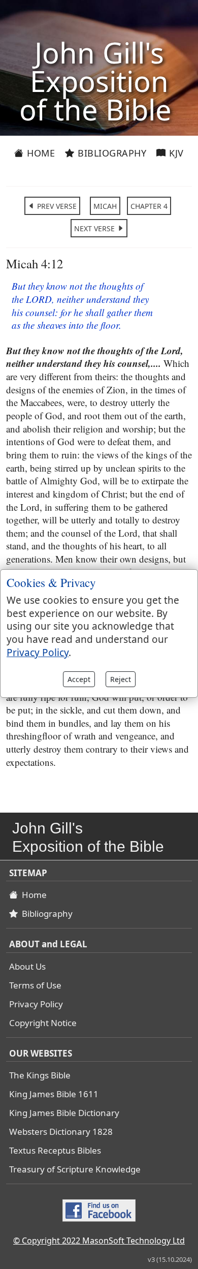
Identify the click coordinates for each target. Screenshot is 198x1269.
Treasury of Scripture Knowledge (75, 1169)
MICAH (105, 206)
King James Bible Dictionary (64, 1113)
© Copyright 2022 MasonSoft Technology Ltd (99, 1240)
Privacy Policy (36, 1004)
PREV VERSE (56, 206)
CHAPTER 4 (149, 206)
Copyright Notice (43, 1023)
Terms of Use (35, 985)
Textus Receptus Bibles (55, 1150)
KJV (175, 153)
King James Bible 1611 (53, 1094)
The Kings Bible (40, 1075)
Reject (120, 679)
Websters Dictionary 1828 (61, 1131)
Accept (79, 679)
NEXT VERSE (95, 228)
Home (39, 153)
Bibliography (111, 153)
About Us (27, 966)
